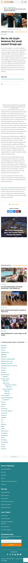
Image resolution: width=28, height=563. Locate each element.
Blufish (5, 560)
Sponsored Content (5, 507)
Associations (6, 400)
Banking (3, 370)
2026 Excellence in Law (7, 361)
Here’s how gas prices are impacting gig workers (12, 79)
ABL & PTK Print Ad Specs (7, 501)
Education (3, 404)
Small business (4, 431)
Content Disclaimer (5, 518)
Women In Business (8, 389)
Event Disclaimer (5, 526)
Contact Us (3, 484)
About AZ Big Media (6, 469)
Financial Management (6, 411)
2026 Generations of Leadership (9, 365)
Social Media (4, 433)
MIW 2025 (3, 354)
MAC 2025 (3, 357)
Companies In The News (11, 385)
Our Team (3, 472)
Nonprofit (5, 376)
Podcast (3, 350)
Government (4, 413)
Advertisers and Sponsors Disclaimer (7, 522)
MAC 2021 (9, 387)
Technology (4, 440)
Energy (2, 406)
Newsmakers (6, 383)
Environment (4, 408)
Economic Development (7, 398)
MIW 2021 (7, 391)
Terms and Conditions (6, 530)
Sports (2, 437)
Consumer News (5, 395)
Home (5, 7)
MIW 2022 (3, 348)
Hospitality (3, 417)
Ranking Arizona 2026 (6, 363)
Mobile (2, 426)
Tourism (3, 444)
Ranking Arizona (5, 352)
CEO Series (5, 381)
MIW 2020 (7, 393)
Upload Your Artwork (6, 504)
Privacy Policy (4, 515)
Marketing (3, 424)
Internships (3, 475)
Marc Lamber (4, 34)
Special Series (4, 435)
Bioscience (3, 372)
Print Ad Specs (4, 498)
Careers (3, 478)
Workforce (3, 449)
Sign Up (11, 544)
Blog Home (15, 204)
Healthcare (4, 415)
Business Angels (5, 374)
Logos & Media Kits (5, 492)
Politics (3, 428)
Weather (3, 446)
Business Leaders (5, 379)
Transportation (4, 442)
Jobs (2, 420)
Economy (3, 402)
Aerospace (3, 368)
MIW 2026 (3, 345)
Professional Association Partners (9, 481)
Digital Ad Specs (5, 495)
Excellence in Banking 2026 (8, 359)
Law (2, 422)
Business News (11, 7)
